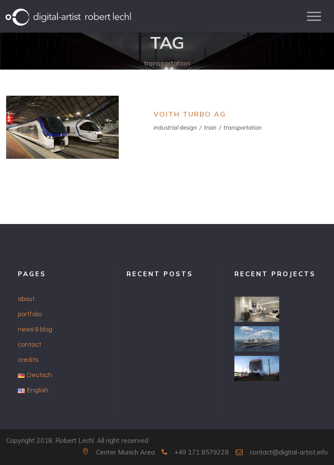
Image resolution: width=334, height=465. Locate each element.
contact (29, 344)
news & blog (35, 329)
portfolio (30, 314)
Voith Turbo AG (190, 114)
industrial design (175, 127)
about (26, 299)
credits (28, 360)
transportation (243, 127)
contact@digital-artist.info (289, 452)
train (210, 127)
